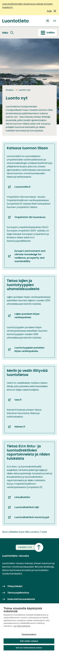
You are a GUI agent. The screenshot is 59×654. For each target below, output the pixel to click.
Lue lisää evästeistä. (22, 626)
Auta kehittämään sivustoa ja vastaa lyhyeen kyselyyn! (27, 5)
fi (48, 20)
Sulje (49, 11)
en (54, 20)
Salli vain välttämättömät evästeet (29, 648)
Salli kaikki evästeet (29, 641)
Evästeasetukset (29, 634)
